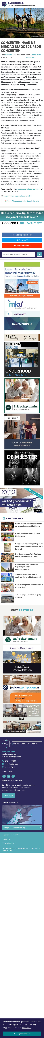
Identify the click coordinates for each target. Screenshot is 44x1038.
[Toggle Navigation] (40, 4)
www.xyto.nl (10, 767)
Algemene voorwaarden (11, 835)
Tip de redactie (24, 245)
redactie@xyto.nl (11, 764)
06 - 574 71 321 (31, 223)
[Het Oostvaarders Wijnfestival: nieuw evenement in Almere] (7, 557)
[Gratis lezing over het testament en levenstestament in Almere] (7, 526)
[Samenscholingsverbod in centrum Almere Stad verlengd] (7, 577)
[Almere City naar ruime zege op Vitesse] (7, 598)
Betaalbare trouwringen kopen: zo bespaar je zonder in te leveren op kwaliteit (29, 546)
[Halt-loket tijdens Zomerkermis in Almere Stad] (7, 588)
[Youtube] (8, 776)
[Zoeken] (39, 254)
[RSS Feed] (13, 776)
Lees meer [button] (26, 1028)
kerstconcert (8, 196)
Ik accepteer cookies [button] (22, 1034)
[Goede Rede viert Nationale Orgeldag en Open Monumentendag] (7, 567)
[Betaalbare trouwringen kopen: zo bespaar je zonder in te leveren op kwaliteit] (7, 547)
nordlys (29, 196)
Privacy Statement (9, 843)
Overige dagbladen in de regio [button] (15, 828)
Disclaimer (6, 839)
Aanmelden (8, 795)
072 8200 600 (10, 761)
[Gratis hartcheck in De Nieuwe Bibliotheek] (7, 537)
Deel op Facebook (24, 235)
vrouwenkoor (19, 196)
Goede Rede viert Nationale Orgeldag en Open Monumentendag (26, 566)
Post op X (23, 240)
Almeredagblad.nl (16, 3)
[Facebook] (4, 776)
